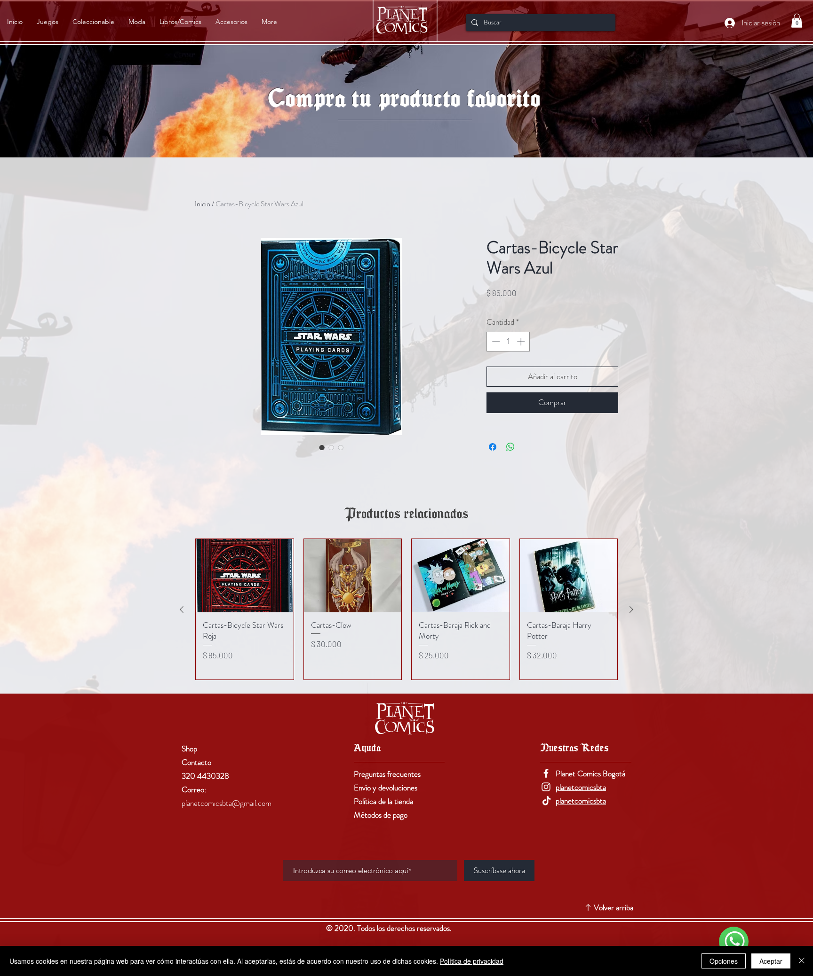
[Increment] (522, 341)
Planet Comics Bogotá (590, 773)
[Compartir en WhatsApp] (510, 447)
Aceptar (770, 961)
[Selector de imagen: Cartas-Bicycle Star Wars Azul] (322, 447)
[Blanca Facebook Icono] (546, 773)
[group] (406, 609)
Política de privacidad (471, 961)
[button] (797, 21)
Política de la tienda (383, 801)
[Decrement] (495, 341)
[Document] (734, 941)
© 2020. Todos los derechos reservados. (390, 928)
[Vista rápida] (245, 575)
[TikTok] (546, 800)
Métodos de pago (380, 814)
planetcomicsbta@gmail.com (226, 803)
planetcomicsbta (581, 787)
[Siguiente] (631, 609)
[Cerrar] (801, 960)
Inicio (202, 203)
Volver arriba (613, 907)
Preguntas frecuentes (387, 774)
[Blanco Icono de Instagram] (546, 787)
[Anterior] (181, 609)
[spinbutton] (508, 341)
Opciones (723, 961)
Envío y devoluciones (385, 787)
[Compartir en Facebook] (492, 447)
